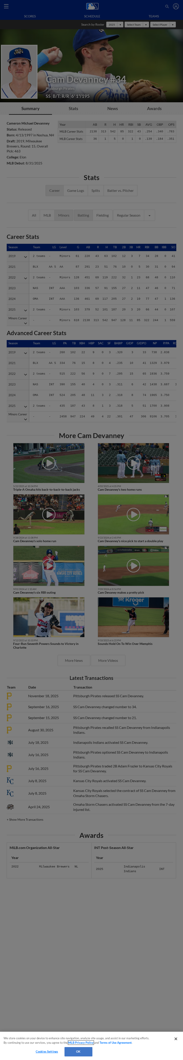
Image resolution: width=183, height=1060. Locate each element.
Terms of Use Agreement (116, 1042)
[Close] (176, 1039)
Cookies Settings (47, 1051)
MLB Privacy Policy (81, 1042)
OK (78, 1051)
